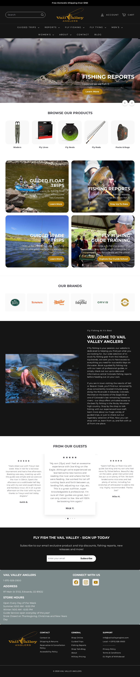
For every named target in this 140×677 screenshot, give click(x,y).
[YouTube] (95, 582)
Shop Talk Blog (78, 649)
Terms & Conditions (112, 653)
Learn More (92, 91)
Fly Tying (97, 27)
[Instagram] (86, 582)
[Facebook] (76, 582)
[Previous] (125, 103)
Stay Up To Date (119, 204)
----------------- (109, 645)
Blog (98, 34)
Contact (83, 34)
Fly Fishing (73, 27)
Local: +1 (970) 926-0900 (114, 641)
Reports (51, 27)
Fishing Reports (78, 645)
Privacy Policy (109, 649)
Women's (45, 34)
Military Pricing (78, 656)
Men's (116, 27)
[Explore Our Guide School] (103, 241)
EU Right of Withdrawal (114, 656)
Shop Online (77, 638)
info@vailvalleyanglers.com (116, 638)
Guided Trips (27, 27)
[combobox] (25, 15)
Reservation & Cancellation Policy (52, 646)
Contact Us (45, 638)
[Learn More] (37, 186)
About (64, 34)
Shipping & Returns (49, 641)
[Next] (132, 103)
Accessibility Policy (49, 652)
